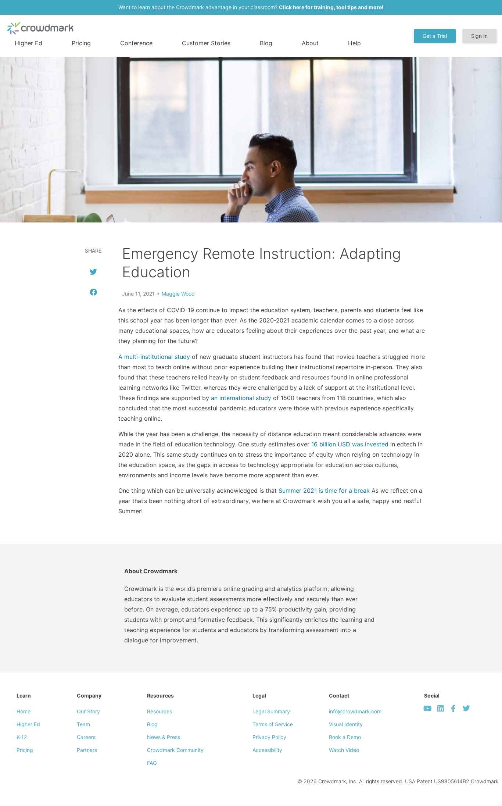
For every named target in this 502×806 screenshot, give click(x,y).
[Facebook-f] (453, 708)
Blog (266, 43)
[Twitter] (466, 708)
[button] (93, 272)
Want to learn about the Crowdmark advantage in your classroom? (251, 7)
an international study (241, 398)
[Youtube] (427, 708)
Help (354, 43)
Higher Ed (28, 43)
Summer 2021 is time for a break (324, 490)
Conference (136, 43)
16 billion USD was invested (349, 444)
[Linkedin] (440, 708)
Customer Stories (206, 43)
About (310, 43)
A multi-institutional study (154, 356)
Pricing (81, 43)
